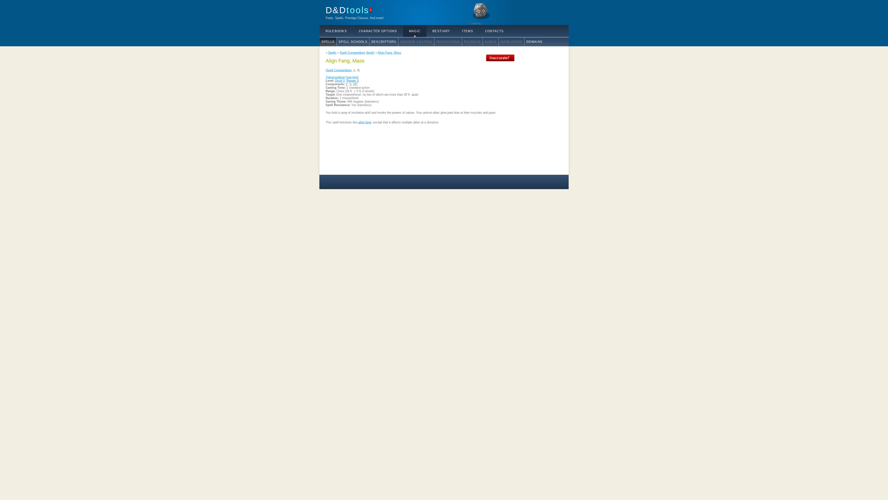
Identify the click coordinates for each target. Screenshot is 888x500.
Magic (414, 31)
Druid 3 (340, 80)
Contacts (494, 31)
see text (352, 77)
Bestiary (441, 31)
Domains (534, 42)
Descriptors (383, 42)
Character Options (378, 31)
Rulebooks (336, 31)
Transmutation (335, 77)
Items (467, 31)
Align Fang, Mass (389, 52)
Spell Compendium (352, 52)
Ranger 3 (352, 80)
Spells (328, 42)
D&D (348, 10)
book (370, 52)
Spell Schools (353, 42)
